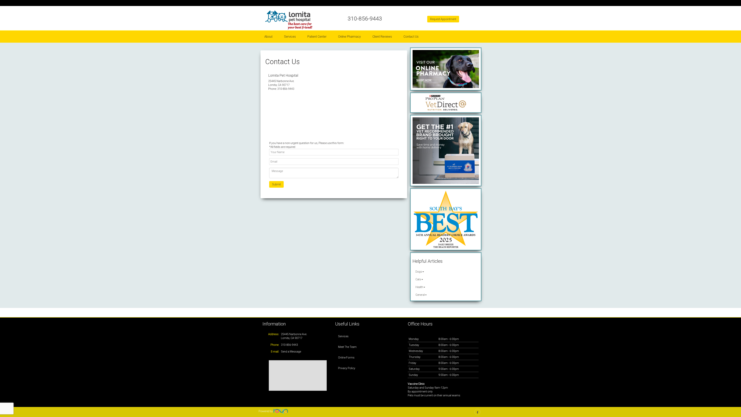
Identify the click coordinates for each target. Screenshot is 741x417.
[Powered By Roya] (280, 411)
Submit (276, 184)
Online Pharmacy (349, 36)
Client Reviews (382, 36)
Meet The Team (347, 346)
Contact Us (411, 36)
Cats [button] (418, 279)
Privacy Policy (346, 368)
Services (343, 336)
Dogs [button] (418, 271)
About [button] (268, 36)
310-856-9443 (365, 18)
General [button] (420, 294)
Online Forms (346, 357)
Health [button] (419, 287)
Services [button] (290, 36)
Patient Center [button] (317, 36)
